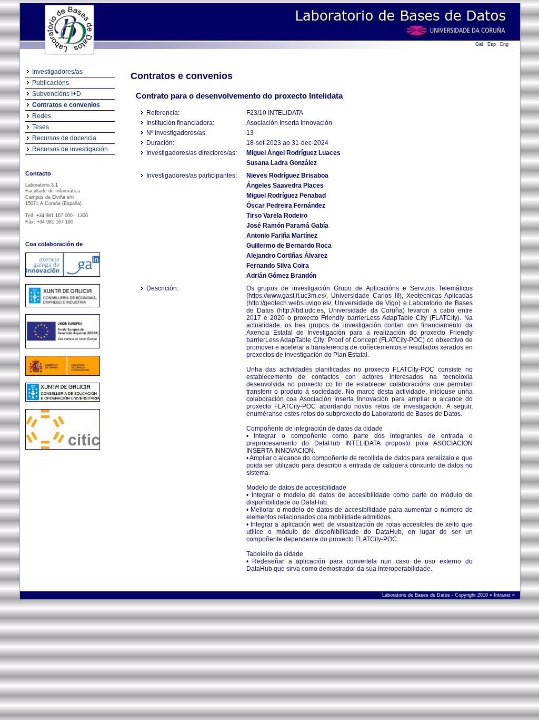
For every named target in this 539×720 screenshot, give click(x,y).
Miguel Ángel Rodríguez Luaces (293, 153)
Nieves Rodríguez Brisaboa (287, 175)
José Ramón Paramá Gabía (287, 225)
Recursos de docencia (64, 138)
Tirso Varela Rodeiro (276, 215)
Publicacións (50, 82)
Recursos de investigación (70, 149)
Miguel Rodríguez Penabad (286, 195)
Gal (479, 44)
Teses (40, 127)
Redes (41, 116)
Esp (491, 44)
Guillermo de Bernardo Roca (289, 245)
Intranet (503, 595)
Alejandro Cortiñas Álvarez (286, 255)
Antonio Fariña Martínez (281, 235)
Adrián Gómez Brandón (281, 275)
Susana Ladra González (281, 163)
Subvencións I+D (56, 94)
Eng (504, 44)
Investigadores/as (57, 71)
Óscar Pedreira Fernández (285, 205)
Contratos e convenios (66, 105)
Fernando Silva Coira (277, 265)
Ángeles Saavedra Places (285, 185)
